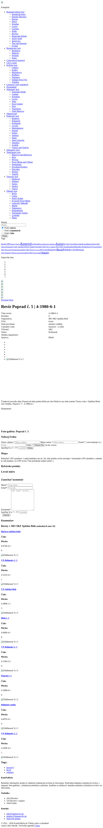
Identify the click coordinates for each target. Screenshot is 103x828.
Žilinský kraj (11, 191)
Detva (14, 21)
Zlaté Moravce (18, 111)
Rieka (84, 244)
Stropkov (16, 143)
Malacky (15, 53)
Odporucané (11, 113)
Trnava (15, 189)
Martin (14, 206)
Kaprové (26, 243)
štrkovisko (78, 244)
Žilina (14, 218)
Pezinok (15, 55)
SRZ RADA (44, 250)
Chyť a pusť (11, 63)
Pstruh (36, 244)
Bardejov (16, 118)
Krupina (15, 24)
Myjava (15, 159)
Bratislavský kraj (13, 48)
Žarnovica (16, 41)
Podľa (10, 228)
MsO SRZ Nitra (61, 247)
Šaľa (14, 106)
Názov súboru (8, 442)
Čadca (14, 196)
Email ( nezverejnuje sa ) (90, 442)
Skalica (15, 186)
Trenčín (15, 174)
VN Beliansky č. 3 (9, 560)
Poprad (15, 130)
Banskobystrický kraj (15, 12)
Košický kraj (11, 65)
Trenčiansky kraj (13, 152)
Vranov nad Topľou (20, 147)
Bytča (14, 193)
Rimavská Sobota (19, 36)
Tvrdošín (15, 215)
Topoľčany (16, 109)
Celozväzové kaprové (15, 60)
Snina (14, 138)
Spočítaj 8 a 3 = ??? (9, 448)
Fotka (29, 445)
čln (33, 244)
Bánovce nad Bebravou (22, 155)
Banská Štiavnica (19, 17)
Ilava (14, 157)
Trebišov (15, 82)
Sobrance (16, 77)
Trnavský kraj (12, 176)
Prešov (15, 133)
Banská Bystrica (19, 14)
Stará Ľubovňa (18, 140)
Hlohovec (16, 179)
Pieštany (15, 181)
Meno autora (47, 442)
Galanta (15, 94)
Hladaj (4, 236)
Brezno (15, 19)
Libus (37, 826)
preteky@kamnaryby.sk (16, 816)
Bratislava (16, 51)
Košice (15, 70)
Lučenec (15, 29)
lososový (52, 249)
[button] (5, 300)
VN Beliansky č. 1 (9, 647)
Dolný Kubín (17, 198)
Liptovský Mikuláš (20, 203)
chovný (89, 247)
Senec (14, 58)
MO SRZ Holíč (68, 244)
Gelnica (15, 67)
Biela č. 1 (5, 618)
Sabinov (15, 135)
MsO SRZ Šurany (28, 250)
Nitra (14, 101)
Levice (15, 26)
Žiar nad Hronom (19, 43)
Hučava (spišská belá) (11, 531)
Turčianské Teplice (20, 213)
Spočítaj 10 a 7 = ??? (10, 512)
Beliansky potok (8, 705)
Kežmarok (16, 123)
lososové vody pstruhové (16, 247)
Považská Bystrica (19, 167)
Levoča (15, 126)
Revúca (15, 34)
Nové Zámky (17, 104)
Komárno (16, 97)
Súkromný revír (13, 150)
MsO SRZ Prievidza (32, 253)
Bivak (3, 244)
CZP (7, 244)
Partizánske (16, 164)
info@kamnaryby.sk (15, 814)
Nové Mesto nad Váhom (22, 162)
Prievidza (16, 169)
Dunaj (41, 244)
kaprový (9, 253)
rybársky (44, 252)
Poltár (14, 31)
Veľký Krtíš (17, 38)
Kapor (59, 243)
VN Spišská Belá (8, 589)
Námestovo (16, 208)
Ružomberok (17, 210)
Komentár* (6, 509)
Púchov (15, 172)
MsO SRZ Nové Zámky (47, 247)
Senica (14, 184)
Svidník (15, 145)
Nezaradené (11, 87)
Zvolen (15, 46)
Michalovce (17, 72)
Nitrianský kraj (12, 89)
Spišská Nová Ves (19, 80)
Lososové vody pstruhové (17, 84)
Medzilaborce (17, 128)
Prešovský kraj (12, 116)
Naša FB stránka (13, 819)
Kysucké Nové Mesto (21, 201)
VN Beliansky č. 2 (9, 733)
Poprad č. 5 (6, 676)
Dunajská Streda (19, 92)
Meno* (4, 485)
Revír (60, 249)
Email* (4, 488)
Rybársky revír (70, 249)
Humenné (16, 121)
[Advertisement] (51, 381)
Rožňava (15, 75)
